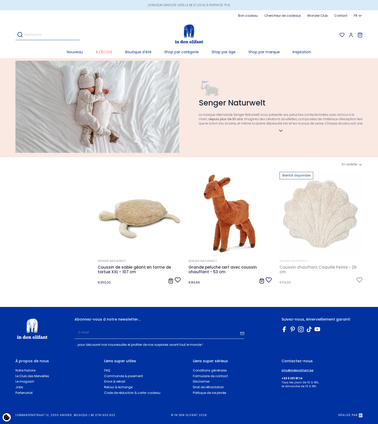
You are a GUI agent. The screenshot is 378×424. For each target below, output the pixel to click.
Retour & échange (118, 387)
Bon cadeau (248, 15)
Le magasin (24, 381)
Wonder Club (317, 15)
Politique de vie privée (209, 393)
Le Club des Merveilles (32, 376)
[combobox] (358, 15)
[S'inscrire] (242, 332)
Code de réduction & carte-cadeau (132, 393)
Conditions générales (210, 370)
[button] (181, 52)
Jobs (19, 387)
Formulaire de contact (210, 376)
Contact (340, 15)
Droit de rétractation (208, 387)
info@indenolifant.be (297, 370)
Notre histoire (25, 370)
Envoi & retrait (114, 381)
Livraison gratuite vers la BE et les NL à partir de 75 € (189, 5)
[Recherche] (20, 35)
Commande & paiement (123, 376)
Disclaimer (201, 381)
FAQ (107, 370)
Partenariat (24, 393)
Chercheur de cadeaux (282, 15)
